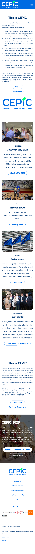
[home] (10, 4)
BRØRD (28, 531)
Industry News (17, 224)
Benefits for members (17, 490)
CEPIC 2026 (17, 481)
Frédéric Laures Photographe (12, 141)
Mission (18, 87)
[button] (31, 4)
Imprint (4, 541)
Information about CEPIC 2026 (17, 450)
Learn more (17, 282)
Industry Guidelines (17, 486)
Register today (18, 455)
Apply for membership (17, 495)
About (17, 499)
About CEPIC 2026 (17, 173)
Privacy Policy (5, 537)
